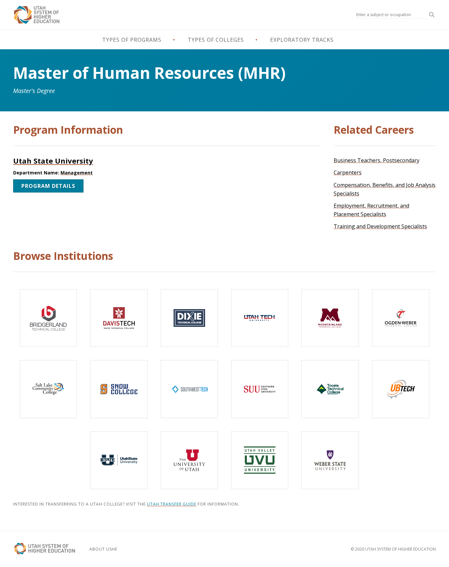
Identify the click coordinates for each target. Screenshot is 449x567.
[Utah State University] (118, 460)
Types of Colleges (216, 39)
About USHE (103, 549)
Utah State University (53, 161)
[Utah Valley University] (259, 460)
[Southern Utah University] (259, 389)
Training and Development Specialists (380, 226)
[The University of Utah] (189, 460)
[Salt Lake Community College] (48, 389)
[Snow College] (118, 389)
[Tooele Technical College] (330, 389)
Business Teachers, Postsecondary (376, 160)
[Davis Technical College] (118, 318)
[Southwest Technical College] (189, 389)
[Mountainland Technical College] (330, 318)
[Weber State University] (330, 460)
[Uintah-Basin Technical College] (400, 389)
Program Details (48, 186)
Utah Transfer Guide (171, 504)
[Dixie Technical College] (189, 318)
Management (76, 173)
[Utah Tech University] (259, 318)
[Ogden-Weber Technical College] (400, 318)
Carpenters (348, 172)
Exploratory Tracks (302, 39)
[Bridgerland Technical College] (48, 318)
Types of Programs (131, 39)
